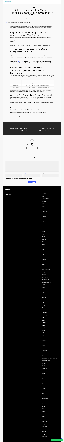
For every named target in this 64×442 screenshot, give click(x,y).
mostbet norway (44, 342)
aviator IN (43, 241)
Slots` (42, 403)
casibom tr (43, 264)
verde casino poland (45, 421)
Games (43, 302)
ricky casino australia (45, 398)
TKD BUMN (43, 416)
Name (6, 173)
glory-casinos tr (44, 305)
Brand (42, 261)
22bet (42, 226)
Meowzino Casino (21, 61)
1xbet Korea (43, 213)
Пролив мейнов (44, 429)
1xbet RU (43, 221)
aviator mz (43, 244)
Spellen (43, 408)
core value (43, 284)
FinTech (43, 292)
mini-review (43, 320)
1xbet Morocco (44, 218)
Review (43, 393)
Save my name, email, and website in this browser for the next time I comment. (19, 178)
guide (42, 307)
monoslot (43, 333)
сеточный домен (44, 434)
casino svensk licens (45, 277)
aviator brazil (43, 236)
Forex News (43, 294)
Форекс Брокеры (44, 436)
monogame (43, 332)
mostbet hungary (44, 338)
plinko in (43, 380)
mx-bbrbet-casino (44, 353)
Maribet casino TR (44, 315)
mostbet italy (44, 340)
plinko (42, 378)
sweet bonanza (44, 413)
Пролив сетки (44, 431)
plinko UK (43, 381)
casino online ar (44, 274)
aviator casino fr (44, 239)
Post (42, 385)
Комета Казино (44, 424)
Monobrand (43, 330)
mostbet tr (43, 345)
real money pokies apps (45, 391)
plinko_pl (43, 383)
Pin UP (43, 370)
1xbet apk (43, 206)
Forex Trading (44, 295)
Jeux (42, 310)
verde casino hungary (45, 419)
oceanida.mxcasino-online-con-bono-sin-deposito (49, 358)
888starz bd (43, 231)
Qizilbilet (43, 386)
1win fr (43, 196)
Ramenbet (43, 388)
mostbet (43, 335)
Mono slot (43, 327)
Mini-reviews (44, 322)
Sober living (43, 406)
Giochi (42, 304)
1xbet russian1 (44, 224)
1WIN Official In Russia (45, 198)
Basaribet (43, 249)
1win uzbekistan (44, 201)
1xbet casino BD (44, 211)
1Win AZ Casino (44, 193)
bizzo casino (43, 254)
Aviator (43, 234)
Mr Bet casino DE (44, 350)
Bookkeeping (44, 259)
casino (43, 267)
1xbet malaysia (44, 216)
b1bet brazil (43, 247)
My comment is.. (8, 160)
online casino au (44, 363)
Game (42, 300)
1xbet (42, 204)
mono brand (43, 325)
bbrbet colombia (44, 251)
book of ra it (43, 257)
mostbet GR (43, 337)
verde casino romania (45, 423)
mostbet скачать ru (44, 348)
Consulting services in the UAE (46, 282)
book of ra (43, 256)
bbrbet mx (43, 252)
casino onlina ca (44, 272)
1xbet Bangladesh (44, 208)
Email (25, 173)
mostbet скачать (44, 347)
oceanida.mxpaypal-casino (46, 360)
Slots (42, 401)
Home (6, 22)
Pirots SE (43, 376)
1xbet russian (44, 223)
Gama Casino (43, 299)
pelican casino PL (44, 368)
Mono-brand (43, 328)
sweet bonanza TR (44, 414)
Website (43, 173)
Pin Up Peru (43, 373)
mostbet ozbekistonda (45, 343)
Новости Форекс (44, 428)
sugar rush (43, 411)
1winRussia (43, 203)
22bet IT (43, 229)
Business (43, 262)
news (42, 355)
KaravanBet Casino (44, 312)
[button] (57, 440)
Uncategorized (32, 7)
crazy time (43, 287)
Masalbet (43, 317)
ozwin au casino (44, 365)
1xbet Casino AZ (44, 209)
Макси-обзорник (44, 426)
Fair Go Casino (44, 290)
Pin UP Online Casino (45, 371)
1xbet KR (43, 214)
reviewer (43, 396)
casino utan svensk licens (45, 279)
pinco (42, 375)
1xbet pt (43, 219)
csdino (43, 289)
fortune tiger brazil (44, 297)
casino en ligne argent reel (46, 269)
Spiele (42, 409)
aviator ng (43, 246)
